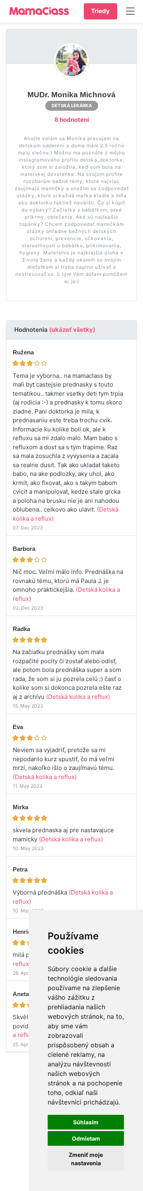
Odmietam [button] (86, 1138)
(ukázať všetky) (72, 329)
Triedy (100, 11)
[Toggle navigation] (131, 11)
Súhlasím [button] (86, 1122)
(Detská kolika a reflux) (78, 696)
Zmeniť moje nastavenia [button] (86, 1158)
